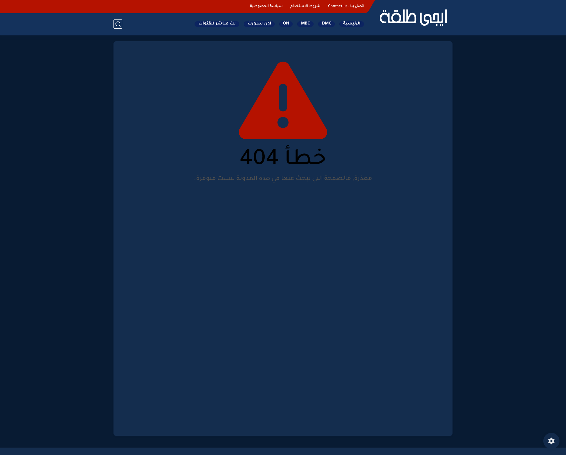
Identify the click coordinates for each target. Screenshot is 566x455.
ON (286, 24)
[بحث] (117, 24)
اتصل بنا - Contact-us (346, 6)
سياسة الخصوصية (266, 6)
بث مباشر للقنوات (217, 24)
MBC (305, 24)
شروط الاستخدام (305, 6)
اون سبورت (259, 24)
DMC (326, 24)
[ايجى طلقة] (412, 17)
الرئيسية (352, 24)
